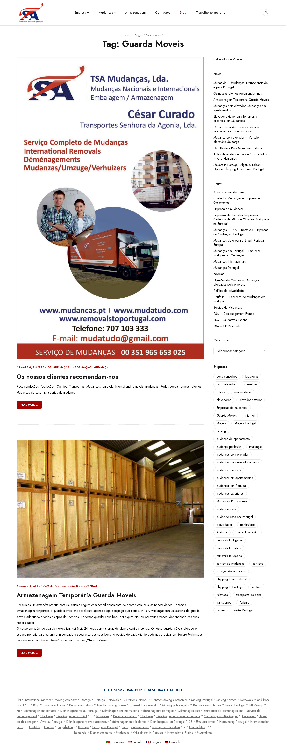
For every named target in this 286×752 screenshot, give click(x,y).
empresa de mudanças (51, 367)
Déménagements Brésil (71, 716)
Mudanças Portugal (226, 267)
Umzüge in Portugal (105, 727)
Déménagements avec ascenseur (178, 716)
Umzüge (83, 727)
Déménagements (189, 711)
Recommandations (125, 716)
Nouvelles (102, 716)
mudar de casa (226, 509)
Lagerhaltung (66, 727)
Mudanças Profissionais (232, 501)
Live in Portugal (235, 705)
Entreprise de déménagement (223, 711)
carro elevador (226, 384)
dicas (221, 392)
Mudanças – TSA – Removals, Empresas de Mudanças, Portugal (240, 232)
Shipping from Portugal (232, 579)
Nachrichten (197, 727)
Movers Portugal (245, 423)
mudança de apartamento (233, 439)
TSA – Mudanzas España (230, 320)
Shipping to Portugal (230, 587)
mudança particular (229, 446)
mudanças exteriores (230, 493)
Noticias (218, 274)
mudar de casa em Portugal (235, 517)
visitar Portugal (243, 610)
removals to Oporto (229, 556)
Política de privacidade (228, 290)
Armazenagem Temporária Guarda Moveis (76, 595)
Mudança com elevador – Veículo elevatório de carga (236, 139)
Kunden (49, 727)
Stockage (46, 716)
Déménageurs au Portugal (167, 721)
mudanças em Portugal (231, 485)
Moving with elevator (175, 705)
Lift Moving (256, 705)
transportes (224, 602)
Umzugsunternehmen (135, 727)
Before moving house (207, 705)
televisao (222, 595)
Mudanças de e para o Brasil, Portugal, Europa (239, 242)
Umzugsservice (206, 721)
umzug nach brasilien (166, 727)
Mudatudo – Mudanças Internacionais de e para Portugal (240, 85)
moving (221, 431)
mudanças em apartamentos (235, 478)
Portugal (222, 532)
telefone (256, 587)
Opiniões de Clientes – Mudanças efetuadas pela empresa (236, 282)
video (221, 610)
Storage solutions (54, 705)
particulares (247, 524)
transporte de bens (248, 595)
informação (81, 367)
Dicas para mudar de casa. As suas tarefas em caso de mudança (236, 129)
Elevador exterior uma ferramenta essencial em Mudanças (235, 118)
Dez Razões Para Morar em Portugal (237, 148)
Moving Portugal (202, 700)
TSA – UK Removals (226, 326)
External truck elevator (144, 705)
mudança (101, 367)
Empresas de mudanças (232, 407)
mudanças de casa (229, 470)
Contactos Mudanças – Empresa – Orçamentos (236, 200)
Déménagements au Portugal (79, 711)
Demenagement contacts (40, 711)
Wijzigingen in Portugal (148, 732)
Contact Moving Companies (169, 700)
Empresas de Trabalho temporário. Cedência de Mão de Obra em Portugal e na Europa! (241, 219)
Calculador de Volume (228, 59)
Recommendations (81, 705)
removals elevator (247, 532)
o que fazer (224, 524)
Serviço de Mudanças (227, 307)
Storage (86, 700)
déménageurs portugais (158, 711)
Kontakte (34, 727)
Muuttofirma (204, 732)
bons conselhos (227, 376)
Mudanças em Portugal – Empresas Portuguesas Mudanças (237, 253)
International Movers (38, 700)
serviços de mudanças (231, 571)
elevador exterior (250, 400)
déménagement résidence (129, 721)
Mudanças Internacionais (229, 261)
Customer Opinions (135, 700)
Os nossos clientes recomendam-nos (67, 376)
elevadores (224, 400)
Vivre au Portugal (51, 721)
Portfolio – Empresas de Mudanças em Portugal (239, 299)
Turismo (244, 602)
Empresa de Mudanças (228, 209)
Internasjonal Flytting (180, 732)
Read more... (29, 405)
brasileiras (251, 376)
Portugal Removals (107, 700)
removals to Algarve (230, 540)
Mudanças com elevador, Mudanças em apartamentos (239, 108)
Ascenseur (249, 716)
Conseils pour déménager (221, 716)
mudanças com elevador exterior (238, 462)
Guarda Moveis (227, 415)
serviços (258, 563)
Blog (36, 705)
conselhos (250, 384)
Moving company (66, 700)
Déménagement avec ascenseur (87, 721)
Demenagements (101, 732)
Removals (80, 732)
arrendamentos (46, 586)
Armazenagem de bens (228, 192)
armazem (24, 367)
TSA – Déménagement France (233, 313)
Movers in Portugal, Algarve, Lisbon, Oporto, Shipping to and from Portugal (238, 167)
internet (250, 415)
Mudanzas (122, 732)
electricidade (242, 392)
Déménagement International (120, 711)
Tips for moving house (111, 705)
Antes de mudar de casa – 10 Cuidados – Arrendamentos (240, 156)
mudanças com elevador (232, 454)
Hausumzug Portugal (233, 721)
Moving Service (226, 700)
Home (126, 35)
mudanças (255, 446)
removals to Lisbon (229, 548)
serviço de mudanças (230, 563)
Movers (221, 423)
